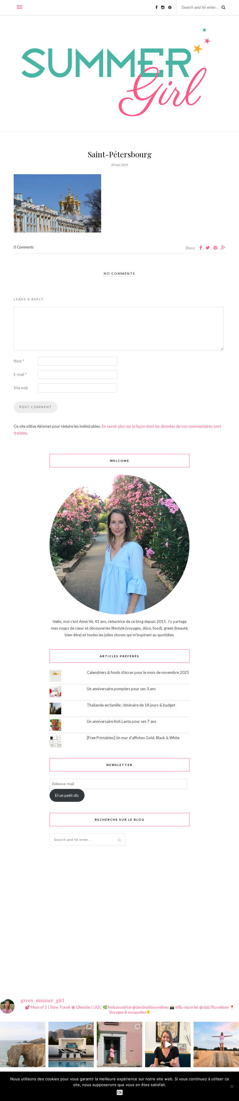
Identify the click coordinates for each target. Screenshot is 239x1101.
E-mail (20, 374)
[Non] (232, 1086)
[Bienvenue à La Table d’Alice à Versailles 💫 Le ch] (168, 1044)
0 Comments (24, 247)
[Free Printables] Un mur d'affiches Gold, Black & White (133, 737)
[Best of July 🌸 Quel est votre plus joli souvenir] (216, 1044)
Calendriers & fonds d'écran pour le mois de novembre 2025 (138, 672)
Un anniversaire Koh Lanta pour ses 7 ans (121, 721)
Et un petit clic (67, 795)
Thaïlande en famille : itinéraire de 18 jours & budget (131, 705)
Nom (19, 361)
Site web (21, 387)
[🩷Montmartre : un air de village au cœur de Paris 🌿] (119, 1044)
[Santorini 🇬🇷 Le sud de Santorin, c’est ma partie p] (71, 1044)
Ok (119, 1092)
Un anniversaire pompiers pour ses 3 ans (121, 688)
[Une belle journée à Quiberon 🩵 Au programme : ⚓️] (22, 1044)
